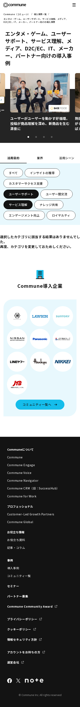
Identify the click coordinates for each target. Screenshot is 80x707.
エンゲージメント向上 (24, 215)
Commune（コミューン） (16, 14)
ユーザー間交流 (56, 194)
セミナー (13, 586)
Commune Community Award (30, 606)
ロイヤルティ (61, 215)
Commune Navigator (23, 480)
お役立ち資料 (16, 540)
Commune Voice (19, 473)
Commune (15, 457)
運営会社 (13, 662)
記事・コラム (16, 548)
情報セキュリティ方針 (22, 639)
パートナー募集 (17, 596)
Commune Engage (21, 465)
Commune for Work (22, 496)
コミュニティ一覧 (19, 576)
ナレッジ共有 (49, 204)
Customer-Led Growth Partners (30, 514)
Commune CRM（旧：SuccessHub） (33, 488)
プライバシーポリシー (22, 619)
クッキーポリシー (19, 629)
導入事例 (13, 568)
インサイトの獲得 (42, 173)
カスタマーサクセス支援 (26, 183)
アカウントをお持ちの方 (23, 652)
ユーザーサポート (21, 194)
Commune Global (20, 522)
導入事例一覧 (40, 14)
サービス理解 (18, 204)
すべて (13, 173)
